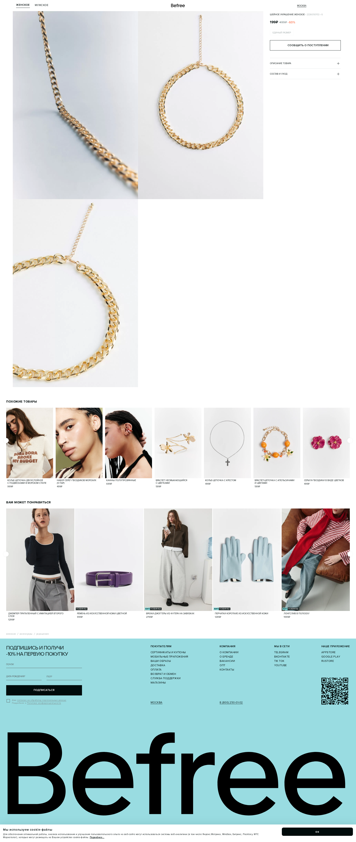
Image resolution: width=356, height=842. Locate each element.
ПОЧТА (10, 664)
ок (317, 832)
